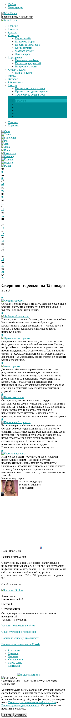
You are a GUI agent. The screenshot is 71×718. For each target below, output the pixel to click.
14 (2, 228)
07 (2, 184)
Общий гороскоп (14, 300)
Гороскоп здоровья (15, 453)
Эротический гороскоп (17, 338)
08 (2, 190)
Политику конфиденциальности (20, 705)
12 (2, 215)
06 (2, 178)
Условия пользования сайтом (18, 625)
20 (2, 265)
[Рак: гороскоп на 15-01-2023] (4, 140)
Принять (7, 714)
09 (2, 196)
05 (2, 171)
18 (2, 253)
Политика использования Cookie (20, 644)
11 (2, 209)
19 (2, 259)
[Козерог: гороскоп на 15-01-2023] (7, 159)
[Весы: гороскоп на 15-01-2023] (5, 150)
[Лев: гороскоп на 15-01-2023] (5, 143)
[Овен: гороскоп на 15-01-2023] (5, 131)
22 (2, 278)
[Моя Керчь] (9, 13)
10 (2, 203)
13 (2, 221)
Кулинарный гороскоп (17, 422)
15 (2, 234)
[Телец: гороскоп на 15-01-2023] (6, 134)
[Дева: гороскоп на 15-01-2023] (5, 146)
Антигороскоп (12, 366)
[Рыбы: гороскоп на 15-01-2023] (6, 165)
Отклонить (20, 714)
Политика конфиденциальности (20, 638)
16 (2, 240)
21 (2, 271)
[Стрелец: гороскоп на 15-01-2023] (7, 156)
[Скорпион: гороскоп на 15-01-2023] (8, 153)
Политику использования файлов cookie (32, 702)
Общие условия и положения (18, 631)
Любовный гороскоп (16, 316)
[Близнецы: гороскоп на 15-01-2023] (8, 137)
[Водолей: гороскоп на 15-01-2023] (7, 162)
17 (2, 246)
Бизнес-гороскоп (14, 397)
